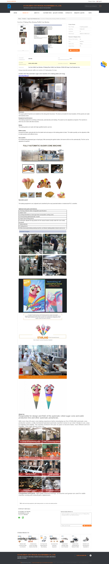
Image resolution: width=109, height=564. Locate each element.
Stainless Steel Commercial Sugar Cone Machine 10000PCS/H (22, 546)
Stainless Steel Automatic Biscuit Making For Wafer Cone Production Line (75, 546)
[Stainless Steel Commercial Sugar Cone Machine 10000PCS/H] (22, 539)
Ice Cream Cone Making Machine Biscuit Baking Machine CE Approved (43, 546)
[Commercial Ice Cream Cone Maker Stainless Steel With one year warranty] (33, 539)
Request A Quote (91, 1)
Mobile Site (23, 562)
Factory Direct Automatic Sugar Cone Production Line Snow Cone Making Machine (64, 546)
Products (25, 13)
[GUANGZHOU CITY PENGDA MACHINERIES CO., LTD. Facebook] (91, 555)
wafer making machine (39, 503)
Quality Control (58, 13)
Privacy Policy (28, 562)
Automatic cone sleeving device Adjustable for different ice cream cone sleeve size (86, 546)
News (90, 13)
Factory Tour (47, 13)
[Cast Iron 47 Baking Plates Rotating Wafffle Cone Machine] (23, 28)
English (99, 1)
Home (15, 13)
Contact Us (68, 13)
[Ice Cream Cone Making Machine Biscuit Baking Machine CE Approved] (44, 539)
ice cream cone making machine (50, 503)
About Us (36, 13)
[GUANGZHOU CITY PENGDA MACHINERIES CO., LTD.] (15, 6)
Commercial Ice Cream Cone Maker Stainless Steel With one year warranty (33, 546)
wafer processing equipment (28, 503)
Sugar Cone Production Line (34, 18)
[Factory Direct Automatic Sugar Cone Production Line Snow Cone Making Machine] (65, 539)
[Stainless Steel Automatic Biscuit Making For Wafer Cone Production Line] (75, 539)
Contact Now (75, 50)
